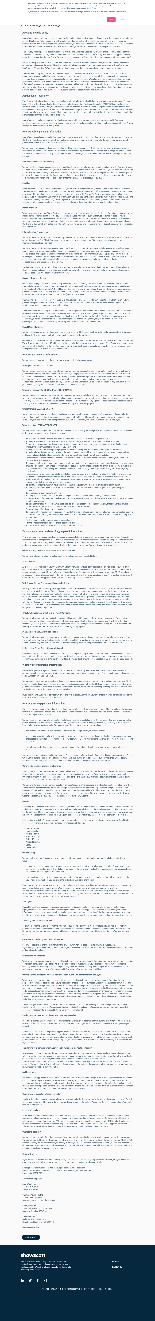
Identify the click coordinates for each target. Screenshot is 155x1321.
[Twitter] (30, 1280)
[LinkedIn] (23, 1280)
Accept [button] (111, 19)
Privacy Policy (89, 1289)
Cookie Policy (91, 8)
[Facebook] (38, 1280)
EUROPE (117, 1267)
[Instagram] (45, 1280)
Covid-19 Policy (105, 1289)
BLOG (115, 1261)
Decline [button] (121, 19)
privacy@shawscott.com (57, 273)
